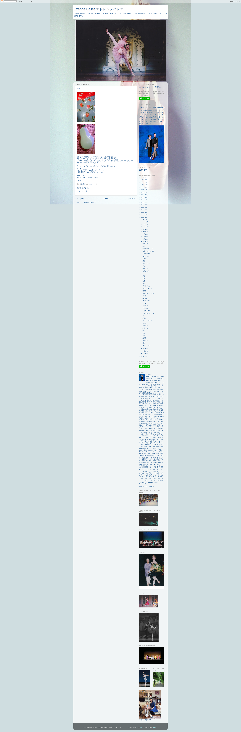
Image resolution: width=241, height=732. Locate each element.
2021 (143, 190)
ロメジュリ (146, 256)
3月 (144, 348)
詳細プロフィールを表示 (146, 486)
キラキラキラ (146, 300)
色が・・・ (146, 333)
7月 (144, 234)
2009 (143, 219)
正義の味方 (146, 308)
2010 (143, 217)
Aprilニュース (146, 345)
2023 (143, 185)
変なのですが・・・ (148, 310)
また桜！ (145, 296)
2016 (143, 202)
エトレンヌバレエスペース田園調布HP (150, 87)
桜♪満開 (145, 298)
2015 (143, 204)
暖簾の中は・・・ (148, 248)
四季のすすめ (146, 253)
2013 (143, 209)
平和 (144, 330)
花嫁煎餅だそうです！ (149, 293)
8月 (144, 231)
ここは (144, 323)
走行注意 (145, 325)
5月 (144, 239)
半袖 (144, 278)
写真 (144, 335)
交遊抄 (144, 291)
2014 (143, 207)
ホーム (106, 199)
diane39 (139, 727)
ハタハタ (145, 328)
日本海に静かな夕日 (148, 251)
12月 (144, 221)
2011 (143, 214)
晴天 (144, 246)
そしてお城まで (147, 320)
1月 (144, 353)
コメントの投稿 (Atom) (87, 202)
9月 (144, 229)
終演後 (144, 338)
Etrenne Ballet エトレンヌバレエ (98, 9)
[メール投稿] (96, 184)
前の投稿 (131, 199)
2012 (143, 212)
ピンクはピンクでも (148, 313)
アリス (144, 273)
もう (144, 281)
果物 (144, 261)
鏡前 (144, 343)
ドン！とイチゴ (147, 288)
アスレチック (146, 286)
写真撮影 (145, 340)
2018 (143, 197)
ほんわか (145, 305)
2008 (143, 356)
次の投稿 (80, 199)
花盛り (144, 318)
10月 (144, 226)
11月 (144, 224)
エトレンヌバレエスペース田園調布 (151, 107)
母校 (144, 283)
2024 (143, 182)
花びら (144, 303)
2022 (143, 187)
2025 (143, 180)
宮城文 (149, 374)
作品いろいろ (146, 263)
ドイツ (144, 266)
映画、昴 (145, 268)
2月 (144, 351)
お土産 (144, 258)
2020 (143, 192)
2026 (143, 177)
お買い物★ (146, 271)
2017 (143, 199)
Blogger (155, 727)
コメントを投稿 (83, 191)
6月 (144, 236)
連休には (145, 243)
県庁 (144, 276)
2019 (143, 195)
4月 (144, 241)
